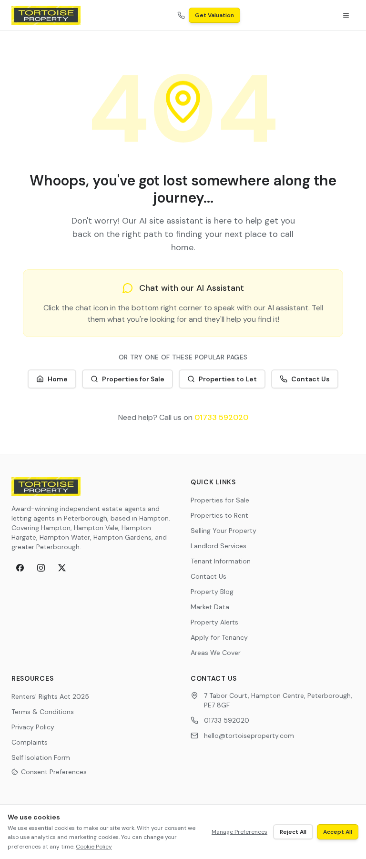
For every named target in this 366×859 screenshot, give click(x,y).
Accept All (337, 832)
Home (58, 379)
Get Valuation (214, 15)
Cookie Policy (94, 846)
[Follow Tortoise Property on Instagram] (41, 567)
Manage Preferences (239, 832)
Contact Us (310, 379)
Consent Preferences (54, 771)
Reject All (293, 832)
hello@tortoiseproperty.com (249, 735)
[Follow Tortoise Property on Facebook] (20, 567)
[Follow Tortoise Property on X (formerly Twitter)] (62, 567)
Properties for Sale (133, 379)
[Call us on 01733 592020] (181, 15)
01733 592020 (221, 417)
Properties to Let (228, 379)
